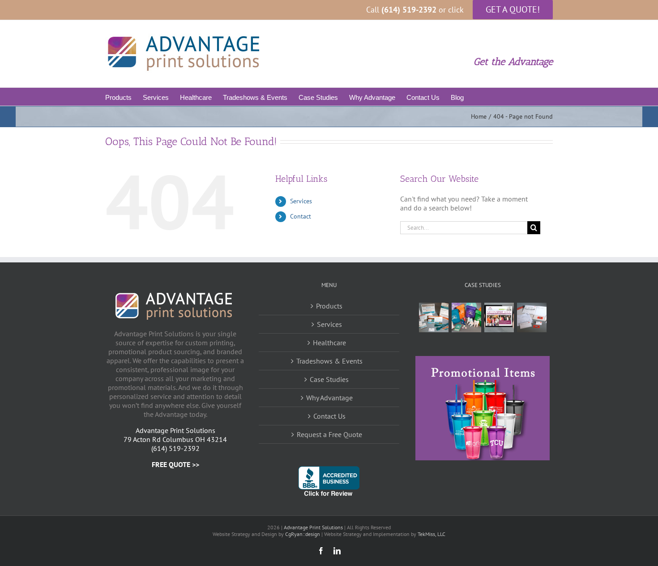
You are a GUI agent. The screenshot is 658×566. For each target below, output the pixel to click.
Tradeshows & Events (329, 360)
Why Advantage (329, 397)
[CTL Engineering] (531, 317)
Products (329, 305)
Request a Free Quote (329, 434)
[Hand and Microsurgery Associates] (433, 317)
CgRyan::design (302, 534)
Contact (300, 216)
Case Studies (329, 379)
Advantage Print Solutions (313, 527)
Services (301, 201)
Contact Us (329, 416)
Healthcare (329, 342)
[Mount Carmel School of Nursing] (498, 317)
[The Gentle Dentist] (466, 317)
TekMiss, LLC (431, 534)
